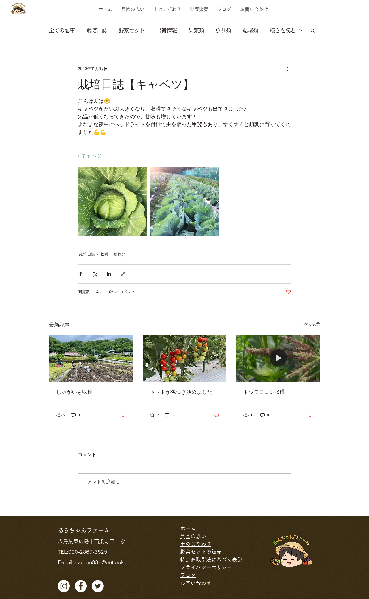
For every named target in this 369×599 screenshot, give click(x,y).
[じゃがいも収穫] (91, 358)
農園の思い (193, 536)
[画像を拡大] (112, 201)
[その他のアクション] (287, 68)
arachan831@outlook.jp (101, 562)
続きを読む (283, 30)
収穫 (104, 254)
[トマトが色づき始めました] (184, 358)
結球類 (250, 30)
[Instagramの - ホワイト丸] (64, 586)
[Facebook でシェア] (80, 274)
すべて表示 (310, 324)
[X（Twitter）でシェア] (94, 274)
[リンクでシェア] (123, 274)
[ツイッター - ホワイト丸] (98, 586)
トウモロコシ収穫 (264, 392)
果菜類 (196, 30)
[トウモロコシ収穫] (278, 358)
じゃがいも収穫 (74, 392)
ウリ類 (223, 30)
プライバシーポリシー (206, 567)
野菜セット (132, 30)
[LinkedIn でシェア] (109, 274)
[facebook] (81, 586)
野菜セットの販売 (201, 551)
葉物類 (120, 254)
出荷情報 (166, 30)
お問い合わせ (195, 582)
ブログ (188, 575)
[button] (312, 30)
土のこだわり (195, 544)
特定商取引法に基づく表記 (211, 559)
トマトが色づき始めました (181, 392)
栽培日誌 (96, 30)
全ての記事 (62, 30)
